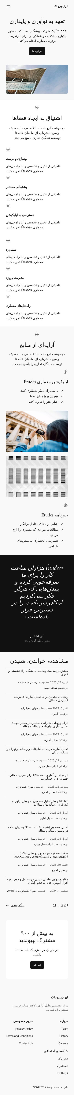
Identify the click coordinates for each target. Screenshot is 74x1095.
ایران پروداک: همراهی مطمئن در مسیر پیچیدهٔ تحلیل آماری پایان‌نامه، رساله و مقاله (40, 724)
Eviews (60, 792)
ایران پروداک (61, 6)
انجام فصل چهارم (48, 766)
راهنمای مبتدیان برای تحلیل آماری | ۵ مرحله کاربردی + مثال (41, 698)
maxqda (60, 818)
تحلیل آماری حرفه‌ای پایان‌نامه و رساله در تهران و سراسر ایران (37, 750)
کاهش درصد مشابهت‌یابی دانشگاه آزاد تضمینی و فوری (38, 672)
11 (54, 905)
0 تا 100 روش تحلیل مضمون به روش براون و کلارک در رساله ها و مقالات (40, 803)
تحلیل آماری (58, 713)
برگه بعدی (15, 905)
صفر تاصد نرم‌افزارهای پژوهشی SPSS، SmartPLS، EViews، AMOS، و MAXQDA (41, 855)
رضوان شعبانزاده (27, 682)
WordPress (39, 1087)
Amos (10, 890)
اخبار (62, 766)
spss (62, 740)
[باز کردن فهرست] (8, 6)
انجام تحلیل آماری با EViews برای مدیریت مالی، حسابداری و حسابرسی (38, 777)
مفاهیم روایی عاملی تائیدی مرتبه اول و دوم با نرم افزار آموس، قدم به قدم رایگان (37, 881)
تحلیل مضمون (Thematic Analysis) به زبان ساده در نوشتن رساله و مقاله (38, 829)
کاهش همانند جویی (54, 687)
